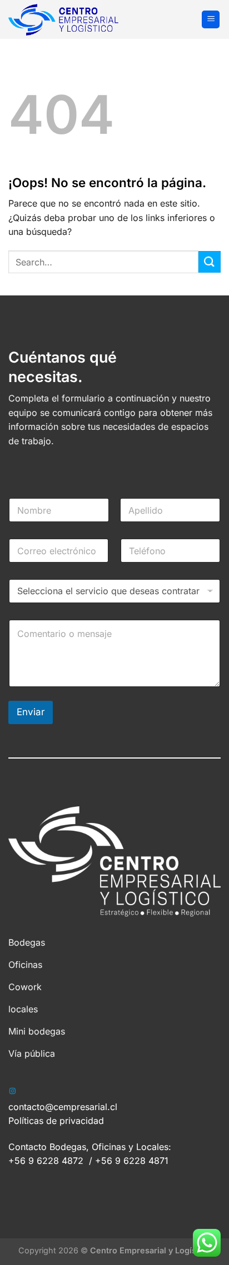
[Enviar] (209, 262)
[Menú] (211, 20)
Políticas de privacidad (56, 1120)
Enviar (30, 711)
